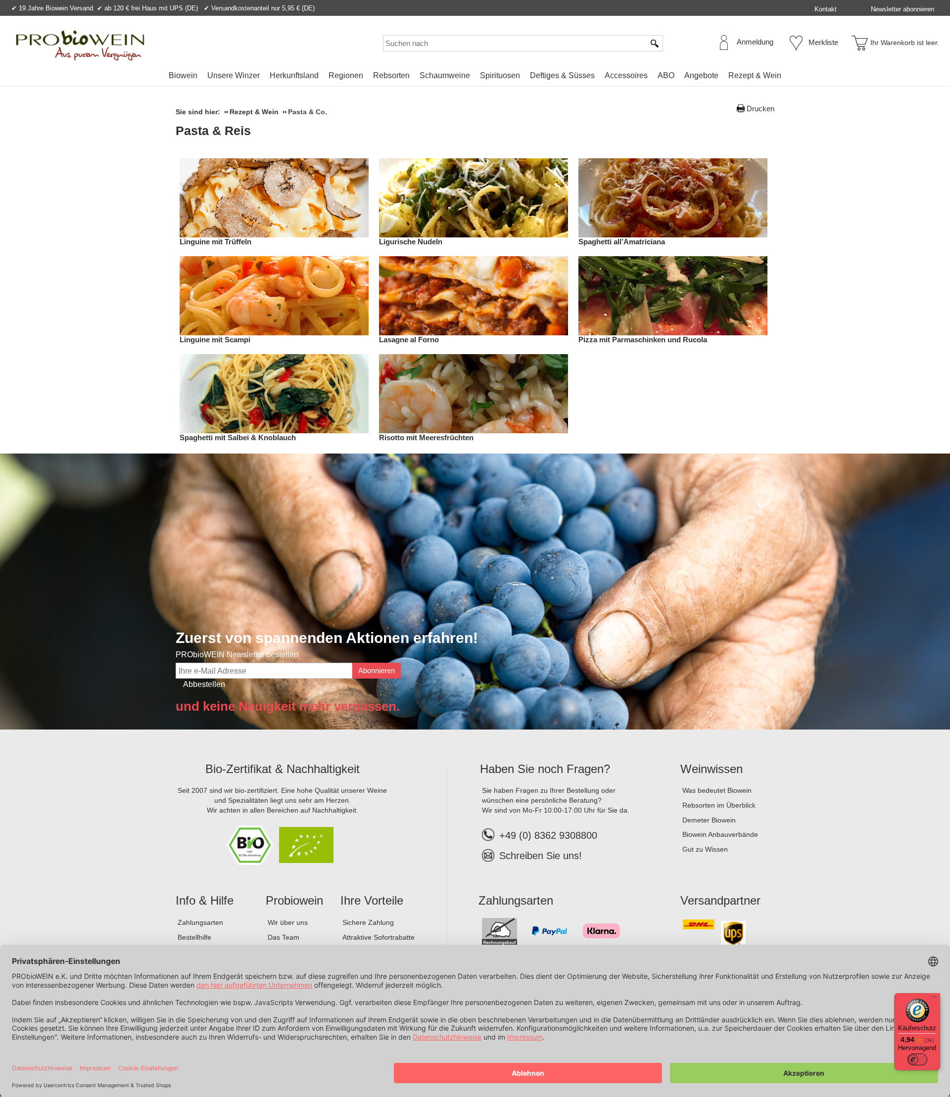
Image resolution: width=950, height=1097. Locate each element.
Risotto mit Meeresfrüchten (426, 437)
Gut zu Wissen (705, 849)
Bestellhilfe (194, 937)
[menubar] (475, 77)
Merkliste (823, 42)
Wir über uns (288, 922)
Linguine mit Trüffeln (215, 241)
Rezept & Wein (754, 75)
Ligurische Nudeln (410, 241)
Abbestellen (204, 684)
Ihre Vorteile (371, 900)
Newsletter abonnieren (902, 9)
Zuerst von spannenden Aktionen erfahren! (327, 638)
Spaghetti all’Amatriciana (621, 241)
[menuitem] (183, 75)
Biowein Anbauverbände (720, 834)
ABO (666, 75)
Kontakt (825, 9)
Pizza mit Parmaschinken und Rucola (642, 339)
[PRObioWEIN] (80, 45)
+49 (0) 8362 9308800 (548, 835)
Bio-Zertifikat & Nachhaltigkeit (282, 769)
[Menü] (934, 999)
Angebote (701, 75)
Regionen (346, 75)
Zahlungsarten (200, 922)
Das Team (283, 937)
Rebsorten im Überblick (719, 805)
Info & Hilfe (205, 900)
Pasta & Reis (213, 130)
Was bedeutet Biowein (717, 790)
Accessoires (626, 75)
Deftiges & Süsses (562, 75)
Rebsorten (391, 75)
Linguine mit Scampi (215, 339)
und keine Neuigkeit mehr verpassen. (288, 706)
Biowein (183, 75)
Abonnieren (376, 670)
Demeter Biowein (709, 820)
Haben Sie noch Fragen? (545, 769)
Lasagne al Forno (409, 339)
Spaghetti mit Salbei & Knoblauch (238, 437)
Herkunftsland (294, 75)
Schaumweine (445, 75)
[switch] (917, 1059)
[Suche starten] (655, 43)
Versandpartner (720, 900)
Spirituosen (500, 75)
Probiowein (294, 900)
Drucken (760, 108)
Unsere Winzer (233, 75)
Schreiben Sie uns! (540, 855)
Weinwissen (711, 769)
